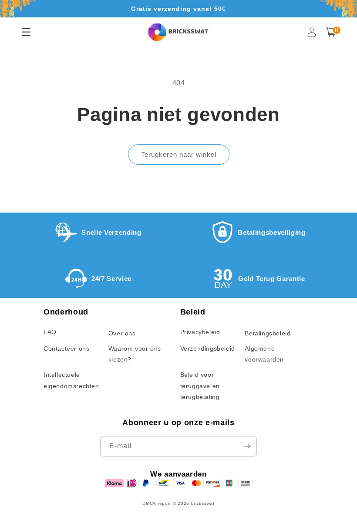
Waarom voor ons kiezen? (134, 354)
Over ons (122, 333)
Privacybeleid (200, 331)
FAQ (50, 331)
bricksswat (203, 503)
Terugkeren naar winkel (178, 154)
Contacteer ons (66, 348)
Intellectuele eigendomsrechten (71, 380)
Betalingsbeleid (267, 333)
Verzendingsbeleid (207, 348)
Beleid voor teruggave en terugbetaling (200, 385)
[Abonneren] (246, 446)
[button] (330, 32)
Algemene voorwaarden (264, 354)
